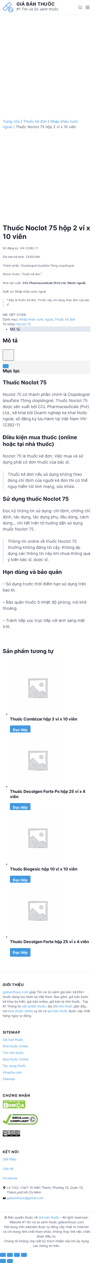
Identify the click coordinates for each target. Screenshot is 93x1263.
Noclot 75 (23, 324)
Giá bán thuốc (35, 4)
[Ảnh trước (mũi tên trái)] (3, 1261)
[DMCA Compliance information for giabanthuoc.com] (20, 1123)
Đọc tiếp (20, 729)
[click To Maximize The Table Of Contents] (8, 355)
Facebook (10, 1178)
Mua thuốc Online (15, 1059)
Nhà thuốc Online (15, 1046)
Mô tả (15, 329)
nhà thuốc (65, 1006)
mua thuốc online (20, 1011)
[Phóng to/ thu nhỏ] (24, 1255)
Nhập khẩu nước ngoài (36, 319)
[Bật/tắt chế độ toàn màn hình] (17, 1255)
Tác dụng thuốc (14, 1066)
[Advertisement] (46, 61)
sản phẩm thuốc (34, 1006)
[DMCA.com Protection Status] (14, 1107)
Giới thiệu (9, 1159)
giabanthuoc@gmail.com (25, 1198)
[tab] (50, 329)
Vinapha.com (12, 1072)
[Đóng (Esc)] (3, 1255)
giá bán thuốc (57, 1011)
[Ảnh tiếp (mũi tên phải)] (10, 1261)
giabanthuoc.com (15, 992)
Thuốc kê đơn (35, 121)
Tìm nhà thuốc (13, 1053)
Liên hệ (8, 1169)
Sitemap (9, 1079)
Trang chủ (11, 121)
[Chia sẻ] (10, 1255)
